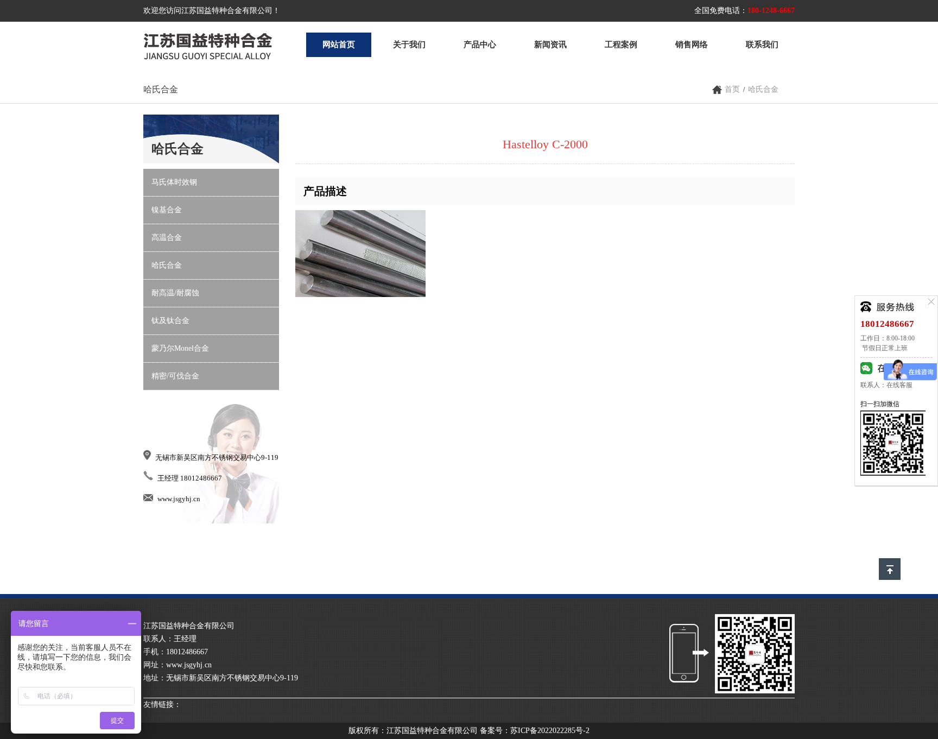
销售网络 (691, 44)
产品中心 (480, 44)
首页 (732, 89)
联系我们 (762, 44)
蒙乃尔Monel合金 (180, 348)
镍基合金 (166, 210)
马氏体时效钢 (174, 182)
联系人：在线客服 (886, 385)
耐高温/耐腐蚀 (175, 293)
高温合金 (166, 237)
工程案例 (621, 44)
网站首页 (338, 44)
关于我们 (409, 44)
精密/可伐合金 (175, 376)
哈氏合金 (763, 89)
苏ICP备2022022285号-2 (550, 731)
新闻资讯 (550, 44)
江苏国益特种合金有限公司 (208, 44)
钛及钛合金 (170, 321)
